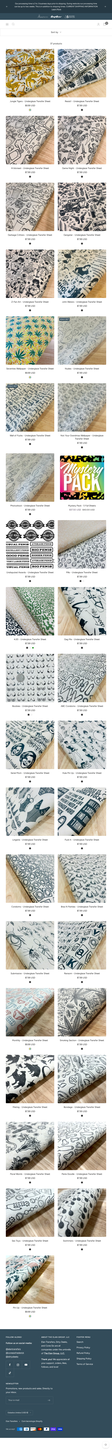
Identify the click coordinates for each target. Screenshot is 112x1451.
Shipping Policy (84, 1355)
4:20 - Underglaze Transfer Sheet (30, 636)
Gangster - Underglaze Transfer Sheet (82, 232)
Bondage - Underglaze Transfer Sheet (82, 1104)
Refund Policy (83, 1350)
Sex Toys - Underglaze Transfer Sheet (30, 1238)
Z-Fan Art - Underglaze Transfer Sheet (30, 299)
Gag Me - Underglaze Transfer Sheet (82, 636)
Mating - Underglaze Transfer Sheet (30, 1104)
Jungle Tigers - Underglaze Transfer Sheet (30, 98)
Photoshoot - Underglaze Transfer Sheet (30, 502)
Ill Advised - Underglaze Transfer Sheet (30, 165)
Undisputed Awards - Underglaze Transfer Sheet (30, 569)
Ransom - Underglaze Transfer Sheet (82, 970)
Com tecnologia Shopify (32, 1418)
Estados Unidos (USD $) (18, 1410)
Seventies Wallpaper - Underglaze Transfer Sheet (30, 365)
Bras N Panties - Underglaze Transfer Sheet (82, 903)
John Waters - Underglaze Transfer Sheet (82, 299)
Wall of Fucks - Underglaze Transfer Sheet (30, 432)
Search (80, 1339)
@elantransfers (13, 1346)
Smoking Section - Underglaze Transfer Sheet (82, 1037)
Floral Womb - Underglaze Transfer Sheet (30, 1171)
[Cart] (104, 21)
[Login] (98, 21)
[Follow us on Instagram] (18, 1362)
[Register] (49, 1397)
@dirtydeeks (12, 1353)
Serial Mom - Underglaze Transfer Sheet (30, 770)
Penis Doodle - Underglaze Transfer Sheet (82, 1171)
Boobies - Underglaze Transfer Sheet (30, 703)
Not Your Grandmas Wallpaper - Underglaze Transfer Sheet (82, 434)
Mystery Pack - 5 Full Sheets (82, 502)
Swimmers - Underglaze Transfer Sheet (82, 1238)
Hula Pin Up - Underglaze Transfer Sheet (82, 770)
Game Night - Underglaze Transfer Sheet (82, 165)
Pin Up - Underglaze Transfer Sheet (30, 1304)
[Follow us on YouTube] (26, 1362)
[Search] (13, 21)
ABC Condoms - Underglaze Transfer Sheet (82, 703)
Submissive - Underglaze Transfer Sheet (30, 970)
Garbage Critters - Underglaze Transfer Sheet (30, 232)
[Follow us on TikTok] (10, 1370)
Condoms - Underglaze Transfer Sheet (30, 903)
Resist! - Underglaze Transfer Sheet (82, 98)
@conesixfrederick (15, 1350)
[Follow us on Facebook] (10, 1362)
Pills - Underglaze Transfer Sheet (82, 569)
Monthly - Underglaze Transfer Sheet (30, 1037)
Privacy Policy (83, 1344)
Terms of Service (85, 1361)
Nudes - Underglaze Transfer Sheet (82, 365)
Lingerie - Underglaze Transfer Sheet (30, 837)
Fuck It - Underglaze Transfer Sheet (82, 837)
